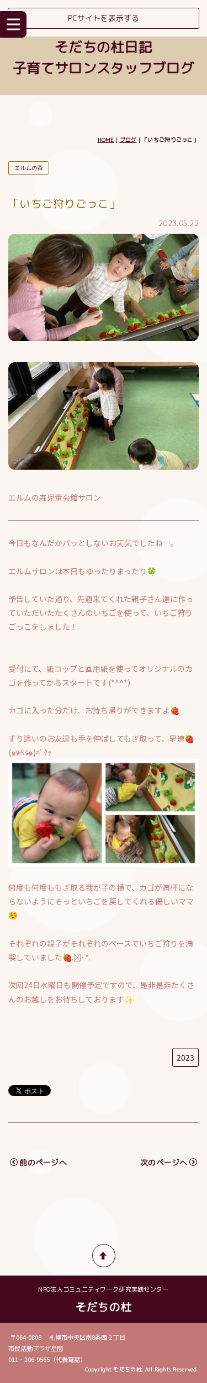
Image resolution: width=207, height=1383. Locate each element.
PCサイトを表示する (103, 18)
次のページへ (164, 1162)
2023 (185, 1057)
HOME (106, 139)
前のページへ (43, 1162)
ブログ (128, 139)
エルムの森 (28, 168)
